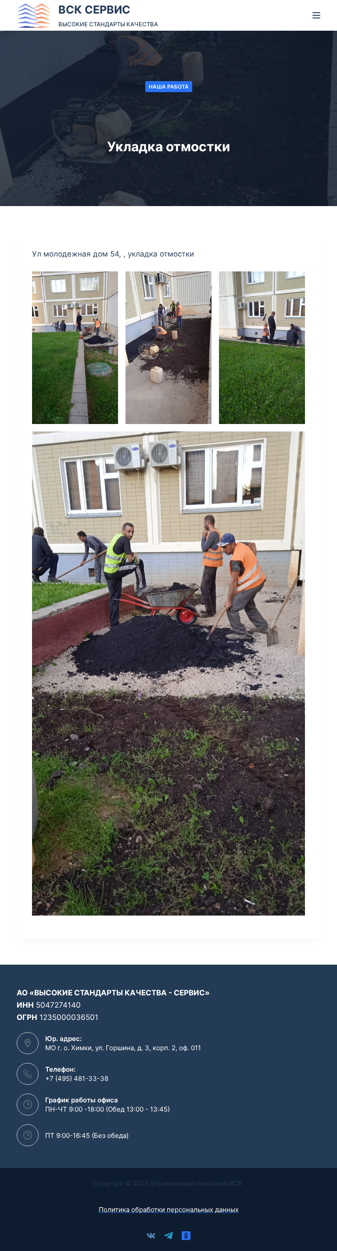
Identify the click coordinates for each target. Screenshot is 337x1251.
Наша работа (169, 86)
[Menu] (316, 15)
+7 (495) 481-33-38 (76, 1078)
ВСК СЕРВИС (94, 9)
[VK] (151, 1235)
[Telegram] (168, 1235)
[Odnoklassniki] (186, 1235)
